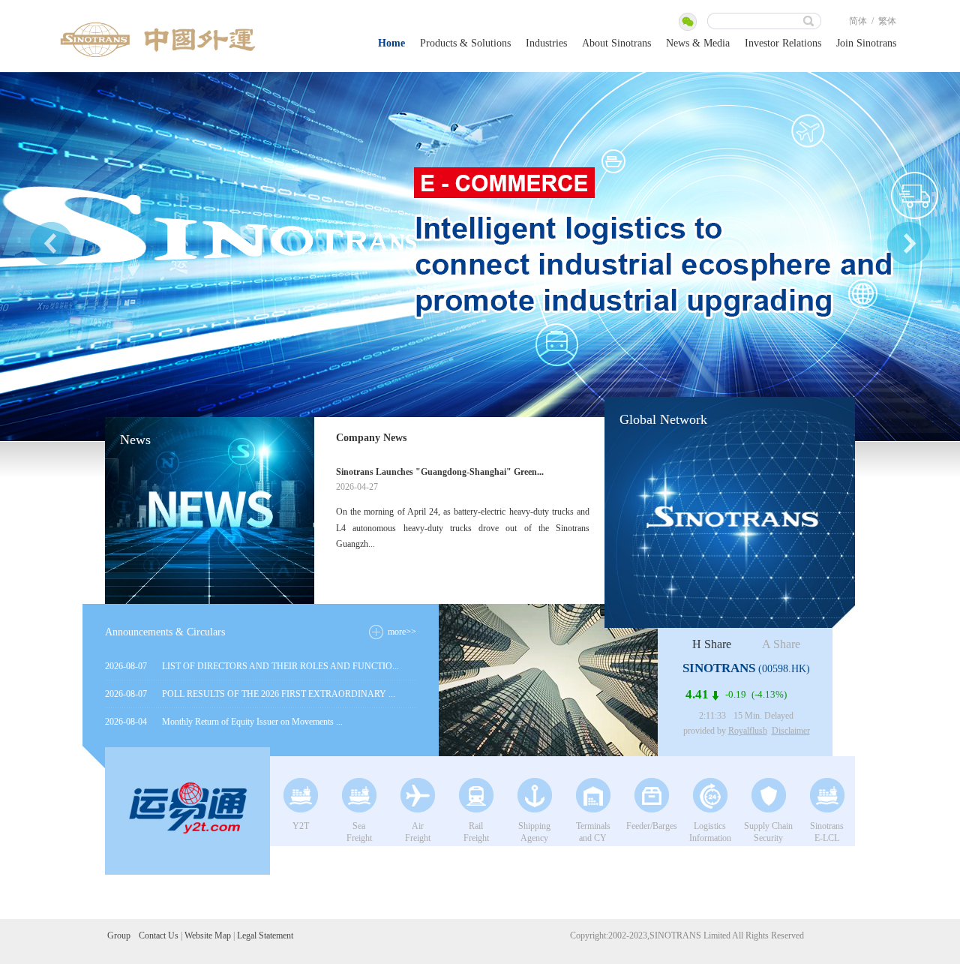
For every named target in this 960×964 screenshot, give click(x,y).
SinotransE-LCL (827, 832)
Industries (546, 43)
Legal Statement (265, 935)
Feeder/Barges (651, 826)
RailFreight (476, 832)
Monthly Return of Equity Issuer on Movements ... (252, 721)
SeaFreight (359, 832)
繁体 (887, 21)
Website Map (207, 935)
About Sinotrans (616, 43)
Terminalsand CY (593, 832)
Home (391, 43)
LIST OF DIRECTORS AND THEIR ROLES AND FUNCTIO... (280, 666)
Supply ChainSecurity (768, 832)
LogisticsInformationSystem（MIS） (710, 833)
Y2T (300, 826)
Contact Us (158, 935)
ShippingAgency (534, 832)
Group (118, 935)
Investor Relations (783, 43)
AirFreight (417, 832)
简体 (858, 21)
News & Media (698, 43)
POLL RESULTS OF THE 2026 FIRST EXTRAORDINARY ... (278, 694)
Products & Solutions (465, 43)
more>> (402, 631)
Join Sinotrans (866, 43)
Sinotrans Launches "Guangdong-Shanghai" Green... (440, 472)
